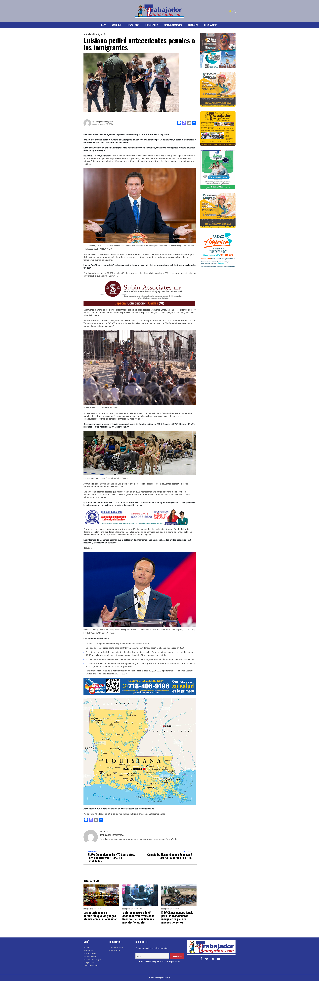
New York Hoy (133, 25)
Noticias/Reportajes (173, 25)
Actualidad (116, 25)
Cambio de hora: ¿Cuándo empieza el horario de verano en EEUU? (170, 856)
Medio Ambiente (210, 25)
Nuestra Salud (151, 25)
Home (103, 25)
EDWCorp (166, 978)
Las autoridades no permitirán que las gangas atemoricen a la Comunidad (100, 916)
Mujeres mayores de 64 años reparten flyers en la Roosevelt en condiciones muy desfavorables (138, 917)
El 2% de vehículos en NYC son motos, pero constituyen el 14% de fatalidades (111, 858)
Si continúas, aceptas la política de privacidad (160, 961)
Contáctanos (114, 950)
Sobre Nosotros (116, 947)
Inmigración (193, 25)
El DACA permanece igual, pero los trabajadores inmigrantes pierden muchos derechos (177, 917)
